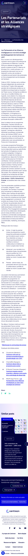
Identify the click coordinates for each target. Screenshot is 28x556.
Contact (7, 547)
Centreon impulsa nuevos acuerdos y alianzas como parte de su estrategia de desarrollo (16, 373)
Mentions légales (5, 553)
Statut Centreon (18, 547)
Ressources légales (10, 542)
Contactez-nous (18, 486)
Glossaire (21, 542)
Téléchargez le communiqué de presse (14, 345)
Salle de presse (10, 538)
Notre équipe (22, 533)
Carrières (20, 538)
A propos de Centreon (9, 533)
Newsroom (7, 40)
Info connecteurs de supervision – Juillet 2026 (13, 444)
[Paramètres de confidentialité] (3, 553)
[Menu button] (25, 3)
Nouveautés (7, 419)
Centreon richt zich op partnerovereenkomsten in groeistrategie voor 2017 (14, 356)
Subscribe (22, 502)
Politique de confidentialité (17, 553)
